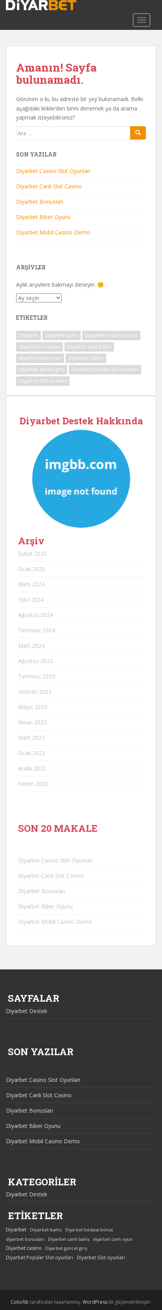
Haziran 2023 (35, 691)
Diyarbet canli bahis (89, 346)
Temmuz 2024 (36, 630)
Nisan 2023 (32, 722)
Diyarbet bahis (61, 335)
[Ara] (138, 133)
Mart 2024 (31, 645)
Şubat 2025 (32, 553)
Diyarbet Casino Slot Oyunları (53, 171)
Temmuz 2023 (36, 676)
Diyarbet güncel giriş (41, 369)
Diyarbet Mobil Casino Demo (53, 232)
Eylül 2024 (31, 599)
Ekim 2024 (31, 584)
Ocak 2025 (31, 569)
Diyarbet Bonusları (39, 201)
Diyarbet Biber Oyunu (43, 217)
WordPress (95, 1302)
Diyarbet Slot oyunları (43, 381)
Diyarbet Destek (26, 1011)
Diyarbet (28, 335)
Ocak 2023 (31, 753)
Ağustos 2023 (35, 661)
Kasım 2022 (33, 783)
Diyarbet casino (85, 358)
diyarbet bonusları (39, 346)
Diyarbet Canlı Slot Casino (49, 186)
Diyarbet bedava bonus (111, 335)
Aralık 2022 (32, 768)
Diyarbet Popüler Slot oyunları (105, 369)
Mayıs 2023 (32, 707)
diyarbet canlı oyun (40, 358)
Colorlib (20, 1302)
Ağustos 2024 (35, 615)
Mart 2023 (31, 737)
